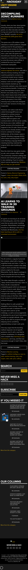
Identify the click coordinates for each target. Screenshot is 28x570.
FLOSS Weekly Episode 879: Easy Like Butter (17, 486)
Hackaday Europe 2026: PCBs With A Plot (17, 415)
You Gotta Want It (16, 519)
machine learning (10, 356)
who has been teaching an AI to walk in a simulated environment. (12, 232)
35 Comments (15, 508)
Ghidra (20, 175)
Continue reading (17, 169)
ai (6, 354)
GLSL (24, 175)
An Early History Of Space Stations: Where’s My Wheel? (16, 433)
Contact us (12, 384)
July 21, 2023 (4, 212)
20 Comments (15, 447)
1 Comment (14, 516)
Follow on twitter (4, 384)
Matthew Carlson (17, 19)
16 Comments (15, 411)
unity (8, 177)
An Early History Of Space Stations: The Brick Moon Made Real (17, 443)
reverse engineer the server (10, 70)
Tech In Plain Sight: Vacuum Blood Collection (16, 503)
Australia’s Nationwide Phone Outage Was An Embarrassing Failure (17, 406)
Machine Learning (12, 352)
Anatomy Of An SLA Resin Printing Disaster (17, 424)
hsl (2, 177)
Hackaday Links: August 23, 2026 (15, 511)
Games (9, 173)
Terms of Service (11, 558)
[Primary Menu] (25, 1)
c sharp (8, 175)
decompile (14, 175)
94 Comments (15, 498)
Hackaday (14, 1)
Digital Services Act (20, 558)
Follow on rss (10, 384)
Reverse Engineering (18, 173)
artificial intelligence (14, 354)
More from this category (8, 450)
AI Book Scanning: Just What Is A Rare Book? (17, 494)
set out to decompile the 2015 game (11, 36)
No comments (15, 419)
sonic (5, 177)
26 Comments (15, 438)
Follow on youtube (7, 384)
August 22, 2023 (5, 19)
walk (7, 358)
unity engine (14, 177)
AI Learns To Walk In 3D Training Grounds (10, 206)
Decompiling (12, 15)
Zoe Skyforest (14, 212)
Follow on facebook (2, 384)
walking (19, 358)
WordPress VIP (17, 561)
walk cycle (12, 358)
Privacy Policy (4, 558)
